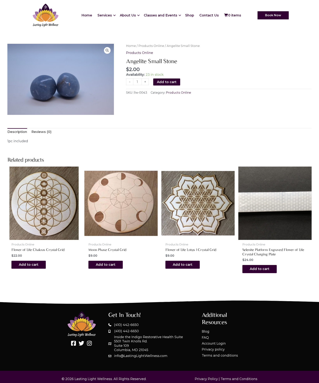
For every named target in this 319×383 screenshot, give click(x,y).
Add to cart (166, 82)
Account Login (214, 343)
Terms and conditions (220, 355)
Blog (205, 331)
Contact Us (209, 15)
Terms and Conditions (239, 379)
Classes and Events (160, 15)
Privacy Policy (206, 379)
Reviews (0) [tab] (41, 132)
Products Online (151, 46)
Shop (189, 15)
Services (104, 15)
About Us (128, 15)
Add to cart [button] (28, 265)
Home (86, 15)
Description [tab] (17, 132)
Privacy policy (213, 349)
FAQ (205, 338)
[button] (114, 15)
